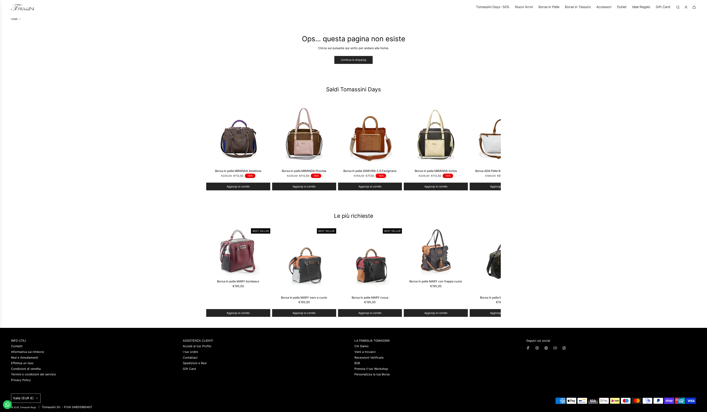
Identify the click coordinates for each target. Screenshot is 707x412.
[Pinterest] (546, 348)
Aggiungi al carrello (238, 186)
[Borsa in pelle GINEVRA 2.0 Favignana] (370, 134)
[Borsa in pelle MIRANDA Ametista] (238, 134)
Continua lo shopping (353, 59)
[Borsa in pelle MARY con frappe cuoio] (436, 252)
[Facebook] (528, 348)
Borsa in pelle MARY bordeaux (238, 281)
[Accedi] (686, 7)
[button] (210, 146)
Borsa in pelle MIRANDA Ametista (238, 171)
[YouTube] (555, 348)
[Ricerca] (678, 7)
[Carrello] (694, 7)
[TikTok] (564, 348)
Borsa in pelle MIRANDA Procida (304, 171)
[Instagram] (537, 348)
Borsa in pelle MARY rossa (370, 297)
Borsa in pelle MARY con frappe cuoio (435, 281)
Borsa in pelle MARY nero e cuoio (304, 297)
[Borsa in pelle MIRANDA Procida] (304, 134)
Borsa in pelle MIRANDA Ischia (436, 171)
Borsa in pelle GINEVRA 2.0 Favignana (369, 171)
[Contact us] (7, 404)
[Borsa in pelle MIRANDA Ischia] (436, 134)
